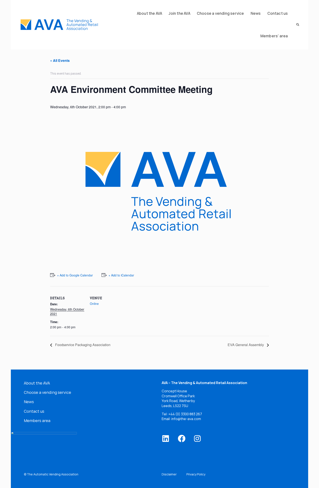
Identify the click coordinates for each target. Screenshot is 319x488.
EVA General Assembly (246, 344)
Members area (37, 420)
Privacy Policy (195, 474)
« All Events (60, 60)
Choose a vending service (47, 392)
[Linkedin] (166, 438)
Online (94, 303)
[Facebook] (181, 438)
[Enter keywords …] (296, 25)
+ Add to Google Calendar (75, 275)
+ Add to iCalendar (121, 275)
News (29, 401)
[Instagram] (197, 438)
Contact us (34, 411)
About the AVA (37, 383)
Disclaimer (169, 474)
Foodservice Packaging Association (82, 344)
